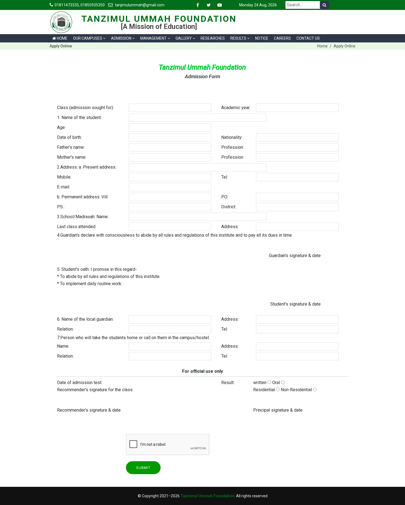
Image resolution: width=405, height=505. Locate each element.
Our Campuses (87, 38)
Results (238, 38)
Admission (121, 38)
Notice (261, 38)
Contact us (308, 38)
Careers (282, 38)
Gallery (183, 38)
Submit (143, 468)
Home (62, 38)
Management (153, 38)
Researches (213, 38)
